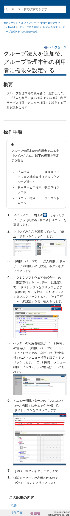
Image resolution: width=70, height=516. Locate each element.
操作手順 (17, 512)
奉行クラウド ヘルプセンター (20, 22)
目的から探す (50, 27)
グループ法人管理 (29, 27)
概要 (14, 505)
